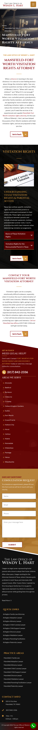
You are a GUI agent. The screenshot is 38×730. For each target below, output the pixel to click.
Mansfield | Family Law (12, 658)
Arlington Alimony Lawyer (12, 621)
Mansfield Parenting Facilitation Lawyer (18, 682)
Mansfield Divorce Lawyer (13, 675)
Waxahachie (9, 462)
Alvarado (8, 383)
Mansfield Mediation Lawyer (14, 679)
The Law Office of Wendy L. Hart (19, 4)
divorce (14, 79)
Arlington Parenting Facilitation (14, 639)
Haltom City (9, 425)
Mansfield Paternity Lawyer (13, 686)
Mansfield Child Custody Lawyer (15, 668)
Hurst (7, 429)
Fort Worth (9, 415)
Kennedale (9, 443)
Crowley (8, 401)
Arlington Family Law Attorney (14, 614)
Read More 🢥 (7, 600)
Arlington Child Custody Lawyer (14, 625)
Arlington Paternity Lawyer (12, 642)
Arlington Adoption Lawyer (12, 618)
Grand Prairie (10, 420)
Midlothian (9, 448)
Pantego (8, 452)
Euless (7, 411)
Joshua (7, 434)
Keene (7, 439)
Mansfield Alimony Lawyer (13, 665)
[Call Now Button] (33, 725)
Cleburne (8, 397)
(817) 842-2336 (17, 372)
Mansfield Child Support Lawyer (15, 672)
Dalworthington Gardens (14, 406)
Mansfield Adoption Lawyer (13, 661)
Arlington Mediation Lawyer (13, 635)
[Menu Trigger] (33, 4)
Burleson (8, 392)
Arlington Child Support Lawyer (14, 628)
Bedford (8, 387)
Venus (7, 457)
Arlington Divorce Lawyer (12, 632)
